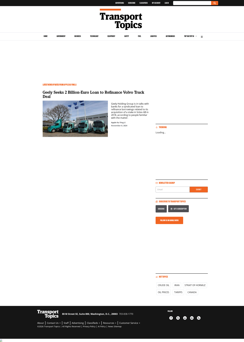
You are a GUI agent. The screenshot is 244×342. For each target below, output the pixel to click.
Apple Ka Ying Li (118, 122)
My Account (156, 3)
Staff (66, 323)
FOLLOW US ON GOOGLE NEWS (169, 220)
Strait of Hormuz (195, 285)
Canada (192, 292)
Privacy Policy (89, 326)
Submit (198, 189)
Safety (126, 36)
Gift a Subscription (180, 208)
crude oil (163, 285)
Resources (109, 323)
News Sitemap (115, 326)
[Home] (122, 19)
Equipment (111, 36)
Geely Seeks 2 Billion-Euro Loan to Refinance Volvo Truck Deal (93, 94)
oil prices (163, 292)
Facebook (171, 318)
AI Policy (102, 326)
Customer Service (129, 323)
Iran (176, 285)
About (40, 323)
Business (77, 36)
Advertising (119, 3)
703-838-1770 (126, 314)
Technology (94, 36)
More (201, 36)
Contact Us (53, 323)
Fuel (139, 36)
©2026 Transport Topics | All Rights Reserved (58, 326)
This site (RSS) (199, 318)
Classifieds (144, 3)
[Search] (214, 3)
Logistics (153, 36)
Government (61, 36)
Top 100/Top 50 (189, 36)
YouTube (185, 318)
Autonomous (170, 36)
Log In (167, 3)
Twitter (178, 318)
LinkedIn (192, 318)
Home (45, 36)
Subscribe (131, 3)
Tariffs (178, 292)
